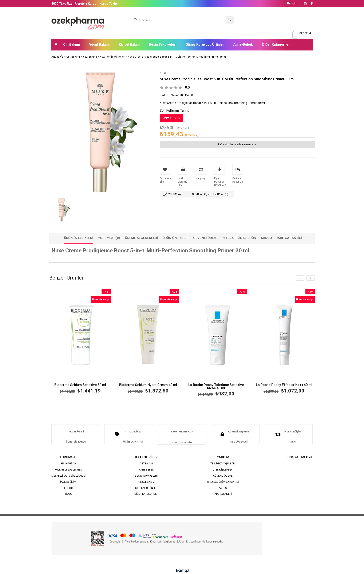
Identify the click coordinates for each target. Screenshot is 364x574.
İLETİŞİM (68, 488)
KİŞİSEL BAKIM (146, 482)
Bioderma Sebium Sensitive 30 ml (80, 385)
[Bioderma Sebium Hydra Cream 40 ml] (148, 335)
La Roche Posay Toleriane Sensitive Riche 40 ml (216, 386)
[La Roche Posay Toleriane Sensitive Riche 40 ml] (216, 335)
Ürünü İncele (95, 342)
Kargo (266, 238)
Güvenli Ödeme (205, 238)
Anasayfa (57, 44)
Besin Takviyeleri (162, 44)
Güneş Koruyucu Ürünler (205, 44)
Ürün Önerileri (175, 238)
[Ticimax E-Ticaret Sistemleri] (182, 571)
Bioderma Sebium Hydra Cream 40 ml (148, 385)
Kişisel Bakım (129, 44)
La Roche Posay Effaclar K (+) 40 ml (284, 385)
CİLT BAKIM (146, 463)
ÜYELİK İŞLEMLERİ (223, 469)
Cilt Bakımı (71, 44)
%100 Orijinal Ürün (239, 238)
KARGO (223, 488)
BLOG (68, 494)
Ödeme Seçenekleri (141, 238)
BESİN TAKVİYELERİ (146, 476)
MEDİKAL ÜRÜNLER (146, 488)
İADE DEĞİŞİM (68, 482)
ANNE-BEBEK (146, 469)
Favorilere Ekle (80, 342)
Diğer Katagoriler (276, 44)
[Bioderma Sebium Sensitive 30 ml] (80, 335)
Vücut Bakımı (99, 44)
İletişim (292, 3)
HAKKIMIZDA (68, 463)
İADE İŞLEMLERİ (223, 494)
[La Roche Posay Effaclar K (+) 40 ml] (284, 335)
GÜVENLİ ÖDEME (223, 476)
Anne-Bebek (243, 44)
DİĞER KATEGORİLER (146, 494)
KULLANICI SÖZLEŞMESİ (68, 469)
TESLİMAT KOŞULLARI (223, 463)
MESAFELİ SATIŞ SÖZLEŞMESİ (68, 476)
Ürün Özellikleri (78, 238)
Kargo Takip (108, 3)
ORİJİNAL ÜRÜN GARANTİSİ (223, 482)
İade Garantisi (289, 238)
